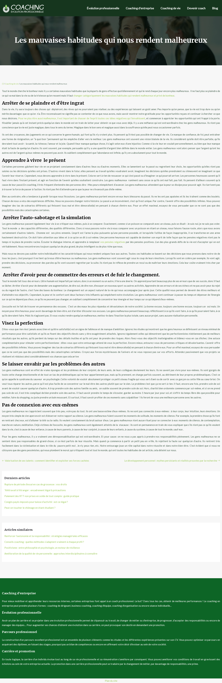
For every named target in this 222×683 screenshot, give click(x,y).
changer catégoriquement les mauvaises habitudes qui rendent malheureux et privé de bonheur (123, 95)
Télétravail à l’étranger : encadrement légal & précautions (35, 490)
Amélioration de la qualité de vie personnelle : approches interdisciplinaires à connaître (50, 553)
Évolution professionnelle (103, 8)
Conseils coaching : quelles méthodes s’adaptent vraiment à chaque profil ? (44, 541)
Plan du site (111, 680)
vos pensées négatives (112, 241)
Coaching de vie (171, 8)
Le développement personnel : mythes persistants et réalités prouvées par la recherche (170, 460)
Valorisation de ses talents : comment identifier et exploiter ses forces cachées (47, 460)
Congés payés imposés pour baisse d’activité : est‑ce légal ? (36, 501)
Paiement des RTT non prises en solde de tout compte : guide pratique (41, 496)
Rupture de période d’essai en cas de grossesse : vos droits (35, 484)
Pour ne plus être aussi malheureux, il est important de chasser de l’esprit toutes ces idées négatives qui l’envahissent (81, 118)
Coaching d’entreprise (140, 8)
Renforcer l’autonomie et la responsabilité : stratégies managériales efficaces (46, 536)
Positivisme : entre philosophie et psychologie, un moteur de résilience (42, 547)
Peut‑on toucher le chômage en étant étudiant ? (29, 507)
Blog (215, 8)
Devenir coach (196, 8)
